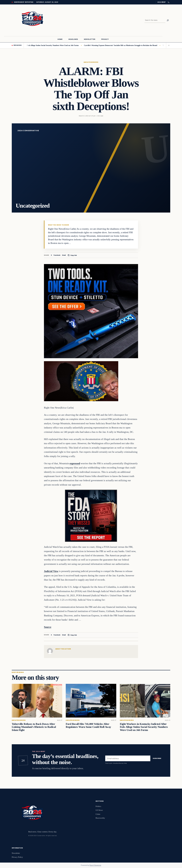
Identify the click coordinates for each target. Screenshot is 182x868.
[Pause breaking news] (168, 45)
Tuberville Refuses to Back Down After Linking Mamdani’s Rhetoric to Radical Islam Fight (34, 726)
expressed (75, 463)
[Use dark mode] (168, 2)
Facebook (57, 255)
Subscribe (157, 758)
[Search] (167, 20)
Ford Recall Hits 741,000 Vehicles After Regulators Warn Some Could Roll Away (88, 725)
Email (64, 255)
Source (47, 627)
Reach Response (95, 865)
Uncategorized (91, 62)
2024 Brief (161, 2)
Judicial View (51, 571)
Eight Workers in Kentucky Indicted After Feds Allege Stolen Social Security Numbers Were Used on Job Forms (144, 726)
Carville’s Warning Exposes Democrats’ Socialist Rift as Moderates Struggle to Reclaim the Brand (98, 45)
